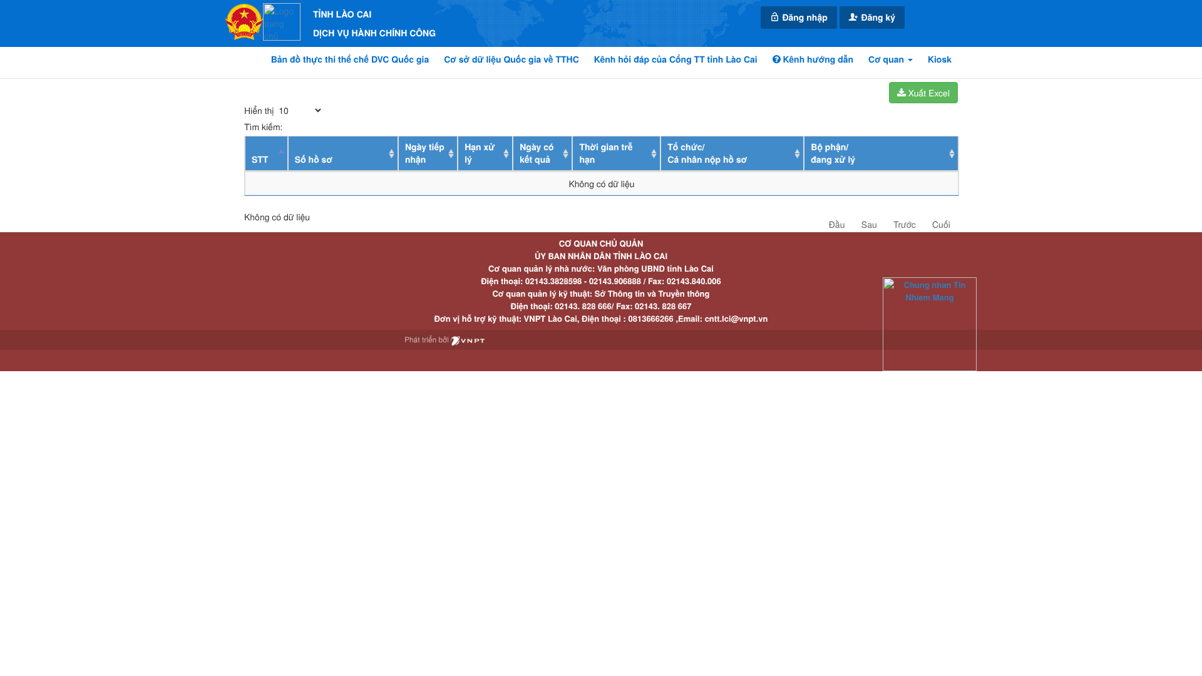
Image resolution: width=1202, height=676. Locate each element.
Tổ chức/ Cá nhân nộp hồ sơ (707, 153)
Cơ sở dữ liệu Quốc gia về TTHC (511, 59)
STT (260, 159)
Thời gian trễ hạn (605, 153)
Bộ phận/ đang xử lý (833, 153)
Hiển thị (260, 110)
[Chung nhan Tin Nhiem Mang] (930, 323)
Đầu (837, 224)
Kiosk (940, 59)
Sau (869, 224)
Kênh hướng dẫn (817, 59)
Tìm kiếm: (263, 126)
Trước (904, 224)
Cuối (941, 224)
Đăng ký (877, 17)
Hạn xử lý (480, 153)
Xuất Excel (928, 92)
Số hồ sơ (313, 159)
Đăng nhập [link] (804, 17)
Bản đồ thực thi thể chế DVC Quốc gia (350, 59)
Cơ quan (887, 59)
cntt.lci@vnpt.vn (736, 318)
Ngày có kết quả (536, 153)
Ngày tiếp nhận (424, 153)
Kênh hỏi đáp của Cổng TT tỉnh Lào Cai (676, 59)
